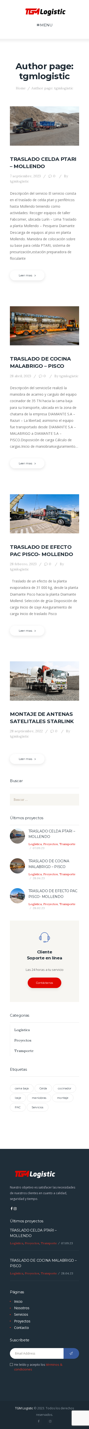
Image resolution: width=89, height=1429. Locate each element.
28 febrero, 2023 (23, 564)
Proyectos (50, 844)
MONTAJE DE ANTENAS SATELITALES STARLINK (42, 717)
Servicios (38, 1107)
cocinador (64, 1088)
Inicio (18, 1301)
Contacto (21, 1327)
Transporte (67, 844)
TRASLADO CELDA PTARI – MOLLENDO (43, 162)
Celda (43, 1088)
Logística (35, 844)
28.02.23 (39, 908)
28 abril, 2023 (20, 376)
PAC (18, 1107)
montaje (62, 1098)
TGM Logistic (24, 1408)
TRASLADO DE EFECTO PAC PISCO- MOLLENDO (41, 550)
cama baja (22, 1088)
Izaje (18, 1098)
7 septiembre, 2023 (25, 176)
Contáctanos (44, 983)
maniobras (39, 1098)
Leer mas (25, 275)
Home (21, 88)
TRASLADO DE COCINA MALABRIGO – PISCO (40, 362)
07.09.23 (38, 848)
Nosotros (21, 1307)
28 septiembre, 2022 (26, 731)
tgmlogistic (66, 376)
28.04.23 (39, 878)
